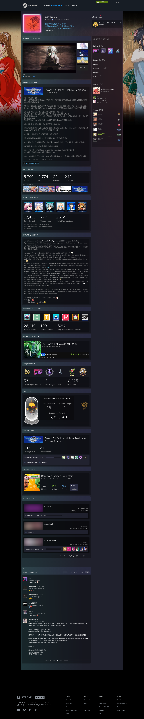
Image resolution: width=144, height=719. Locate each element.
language (117, 2)
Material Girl (48, 524)
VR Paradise (48, 506)
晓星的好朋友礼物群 (107, 89)
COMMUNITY (56, 6)
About (66, 6)
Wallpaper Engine (51, 354)
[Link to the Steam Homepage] (30, 7)
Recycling (87, 710)
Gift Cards (68, 714)
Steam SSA (68, 703)
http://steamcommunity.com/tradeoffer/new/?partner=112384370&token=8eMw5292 (51, 241)
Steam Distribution (71, 710)
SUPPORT (74, 6)
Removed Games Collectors (57, 476)
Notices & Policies (104, 707)
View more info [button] (49, 30)
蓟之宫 (52, 357)
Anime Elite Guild (102, 101)
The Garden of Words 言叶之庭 (59, 344)
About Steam (69, 700)
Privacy (101, 700)
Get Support (121, 707)
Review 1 (45, 462)
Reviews (86, 556)
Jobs (85, 703)
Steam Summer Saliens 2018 (57, 398)
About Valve (88, 700)
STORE (47, 6)
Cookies (101, 710)
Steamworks (69, 707)
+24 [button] (85, 457)
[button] (107, 17)
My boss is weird (50, 540)
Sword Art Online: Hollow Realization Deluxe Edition (75, 89)
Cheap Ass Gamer (103, 97)
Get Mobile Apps (122, 703)
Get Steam (120, 700)
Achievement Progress (31, 457)
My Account (121, 710)
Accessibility (102, 703)
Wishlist (79, 556)
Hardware (87, 707)
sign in (110, 2)
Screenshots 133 (32, 462)
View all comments (30, 572)
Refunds (101, 714)
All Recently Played (69, 556)
